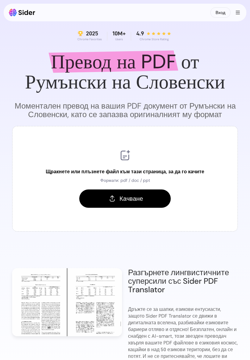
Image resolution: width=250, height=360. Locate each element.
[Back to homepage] (22, 12)
